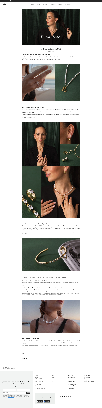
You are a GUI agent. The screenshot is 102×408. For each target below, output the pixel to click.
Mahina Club (45, 4)
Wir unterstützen (38, 384)
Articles (6, 7)
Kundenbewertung (55, 382)
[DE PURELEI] (4, 4)
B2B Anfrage (54, 380)
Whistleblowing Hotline (72, 385)
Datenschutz (70, 380)
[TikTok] (62, 397)
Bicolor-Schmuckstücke (75, 228)
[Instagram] (60, 397)
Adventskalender (68, 4)
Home (3, 7)
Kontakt (53, 377)
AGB (68, 378)
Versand (85, 378)
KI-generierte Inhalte (71, 387)
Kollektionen (53, 4)
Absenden (28, 392)
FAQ (52, 381)
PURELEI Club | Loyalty (39, 381)
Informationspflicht (71, 381)
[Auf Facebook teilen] (24, 358)
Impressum (70, 382)
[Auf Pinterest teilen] (26, 358)
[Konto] (97, 4)
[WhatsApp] (68, 397)
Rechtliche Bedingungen (72, 384)
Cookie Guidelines (71, 388)
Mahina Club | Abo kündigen (89, 381)
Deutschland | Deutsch (67, 399)
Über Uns (37, 377)
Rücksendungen (87, 377)
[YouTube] (66, 397)
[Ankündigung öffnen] (51, 1)
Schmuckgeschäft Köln (39, 387)
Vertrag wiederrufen (87, 380)
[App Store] (40, 401)
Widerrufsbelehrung (71, 377)
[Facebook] (64, 397)
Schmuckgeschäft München (40, 388)
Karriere (36, 385)
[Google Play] (47, 401)
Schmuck (32, 4)
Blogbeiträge (37, 382)
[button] (95, 4)
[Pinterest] (70, 397)
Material (36, 380)
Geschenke (60, 4)
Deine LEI (38, 4)
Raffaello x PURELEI (38, 378)
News (53, 378)
